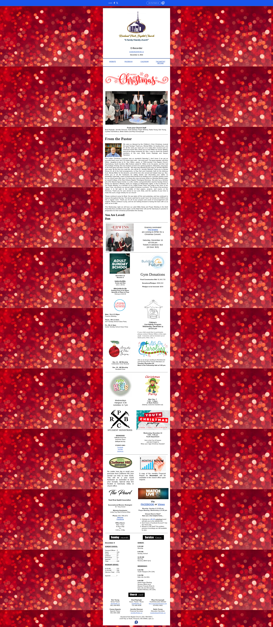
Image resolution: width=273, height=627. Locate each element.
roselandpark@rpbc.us (136, 52)
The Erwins (153, 230)
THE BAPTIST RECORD (160, 62)
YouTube (120, 449)
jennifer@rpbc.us (136, 613)
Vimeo (161, 504)
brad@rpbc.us (136, 603)
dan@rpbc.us (115, 603)
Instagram (120, 451)
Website (120, 517)
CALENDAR (145, 61)
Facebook (120, 447)
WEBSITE (112, 61)
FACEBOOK (129, 61)
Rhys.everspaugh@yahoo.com (158, 603)
